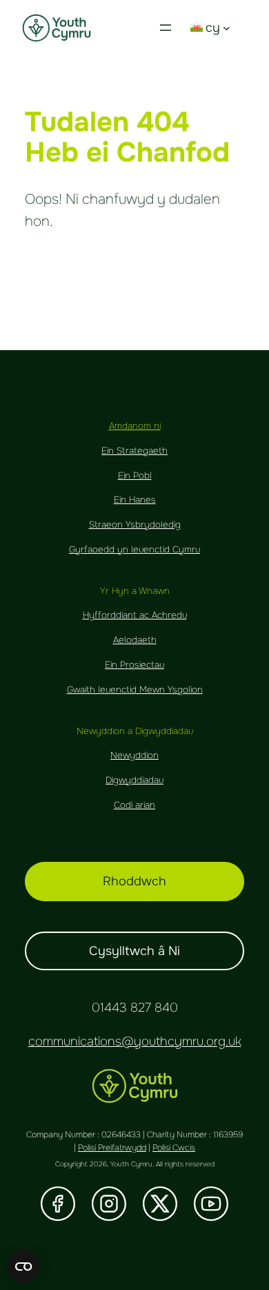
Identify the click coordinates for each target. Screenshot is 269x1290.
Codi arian (134, 805)
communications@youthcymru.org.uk (134, 1041)
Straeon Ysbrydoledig (135, 524)
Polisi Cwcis (173, 1147)
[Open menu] (165, 27)
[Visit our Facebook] (58, 1203)
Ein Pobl (135, 475)
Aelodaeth (135, 640)
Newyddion (134, 755)
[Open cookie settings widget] (23, 1266)
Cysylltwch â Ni (134, 951)
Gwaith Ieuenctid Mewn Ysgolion (135, 689)
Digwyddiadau (134, 780)
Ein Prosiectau (134, 665)
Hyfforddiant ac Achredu (135, 615)
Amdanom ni (135, 426)
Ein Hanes (135, 500)
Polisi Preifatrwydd (112, 1147)
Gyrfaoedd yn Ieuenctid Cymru (134, 549)
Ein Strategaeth (134, 450)
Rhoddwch (134, 881)
